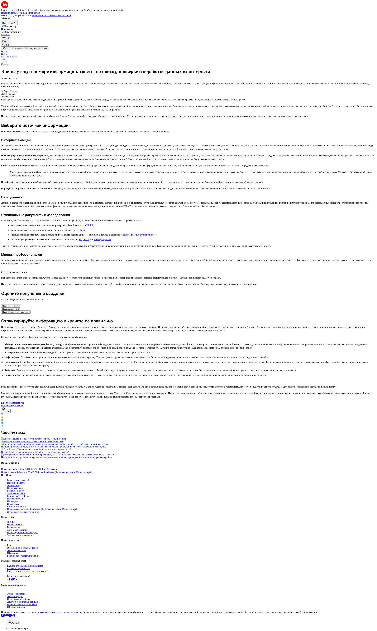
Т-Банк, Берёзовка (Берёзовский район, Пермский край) (64, 472)
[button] (4, 51)
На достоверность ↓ (11, 306)
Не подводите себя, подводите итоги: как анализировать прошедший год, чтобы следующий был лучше (53, 446)
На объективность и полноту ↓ (15, 312)
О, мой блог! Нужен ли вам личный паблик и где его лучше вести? (35, 452)
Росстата (77, 225)
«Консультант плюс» (145, 234)
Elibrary (81, 230)
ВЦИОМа (84, 239)
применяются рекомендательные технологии (59, 612)
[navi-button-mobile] (4, 60)
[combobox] (13, 622)
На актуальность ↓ (10, 309)
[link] (6, 44)
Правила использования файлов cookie (51, 15)
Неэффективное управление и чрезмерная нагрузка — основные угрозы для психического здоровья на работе (56, 457)
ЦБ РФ (89, 225)
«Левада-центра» (102, 239)
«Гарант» (125, 234)
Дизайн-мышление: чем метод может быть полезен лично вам (32, 441)
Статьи (4, 64)
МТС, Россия (50, 469)
